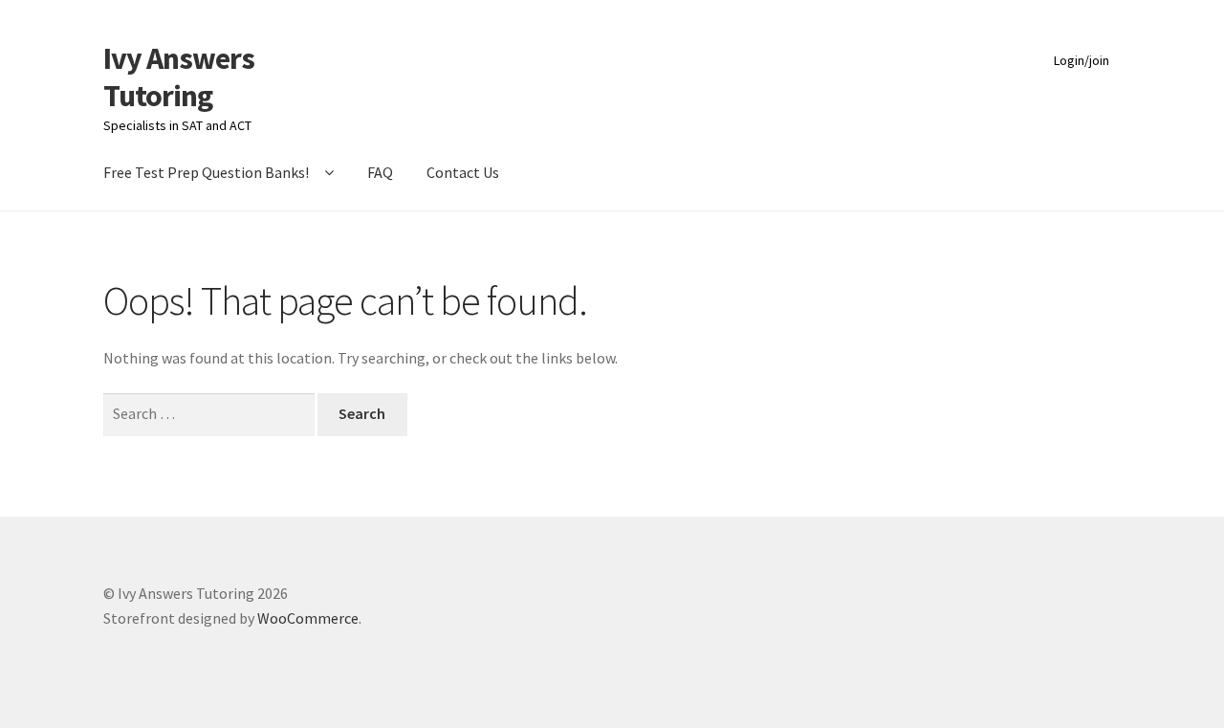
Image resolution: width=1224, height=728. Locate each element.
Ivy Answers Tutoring (178, 77)
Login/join (1081, 60)
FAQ (380, 172)
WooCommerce (308, 618)
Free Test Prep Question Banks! (206, 172)
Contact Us (462, 172)
